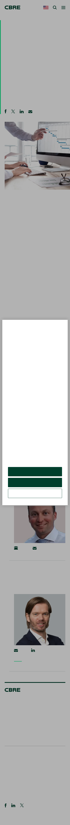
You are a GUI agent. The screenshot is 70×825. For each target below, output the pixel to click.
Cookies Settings (35, 496)
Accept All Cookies (35, 474)
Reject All (35, 485)
